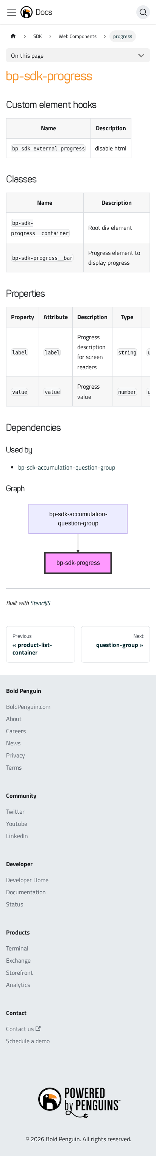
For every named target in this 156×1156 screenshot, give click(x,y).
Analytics (18, 984)
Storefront (19, 972)
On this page (27, 55)
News (13, 743)
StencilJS (40, 602)
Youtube (16, 823)
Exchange (18, 960)
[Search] (143, 12)
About (14, 718)
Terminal (17, 948)
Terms (14, 767)
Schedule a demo (28, 1040)
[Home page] (13, 36)
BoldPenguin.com (28, 706)
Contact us (20, 1028)
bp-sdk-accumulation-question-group (66, 467)
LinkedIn (17, 835)
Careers (16, 730)
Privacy (15, 755)
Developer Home (27, 879)
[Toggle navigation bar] (11, 12)
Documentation (26, 892)
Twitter (15, 811)
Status (14, 904)
